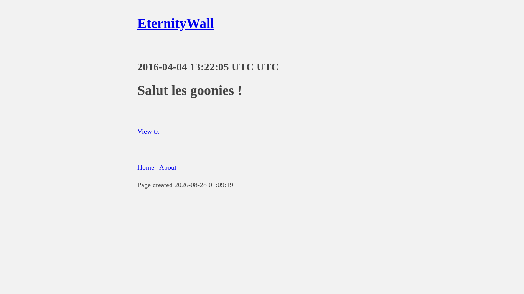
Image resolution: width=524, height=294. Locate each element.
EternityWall (175, 23)
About (167, 167)
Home (145, 167)
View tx (148, 131)
